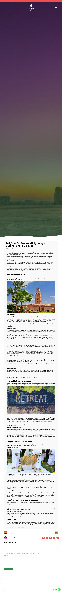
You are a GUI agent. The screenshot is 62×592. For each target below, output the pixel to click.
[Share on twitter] (47, 538)
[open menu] (56, 7)
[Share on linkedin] (50, 538)
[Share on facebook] (43, 538)
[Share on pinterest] (54, 538)
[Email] (57, 538)
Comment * (6, 555)
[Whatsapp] (59, 589)
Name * (6, 545)
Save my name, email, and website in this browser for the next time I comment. (22, 553)
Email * (5, 549)
